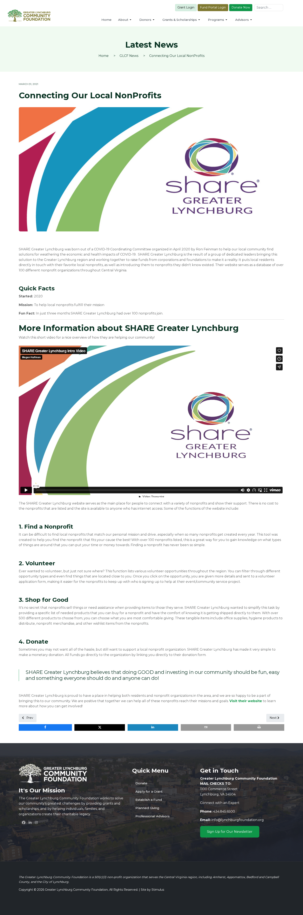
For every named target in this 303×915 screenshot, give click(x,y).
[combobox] (268, 7)
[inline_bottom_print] (259, 727)
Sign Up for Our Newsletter (229, 832)
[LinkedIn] (30, 822)
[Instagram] (36, 822)
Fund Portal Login (213, 7)
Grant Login (185, 7)
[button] (125, 19)
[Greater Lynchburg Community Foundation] (29, 16)
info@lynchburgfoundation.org (237, 820)
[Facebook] (23, 822)
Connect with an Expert (220, 803)
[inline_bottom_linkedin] (153, 727)
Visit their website (245, 701)
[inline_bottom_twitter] (99, 727)
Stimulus (158, 890)
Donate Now (240, 7)
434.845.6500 (224, 811)
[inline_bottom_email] (206, 727)
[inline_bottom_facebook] (45, 727)
